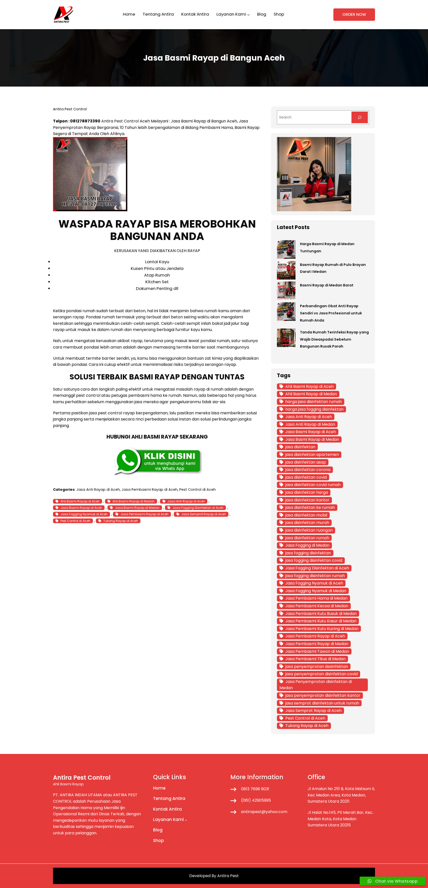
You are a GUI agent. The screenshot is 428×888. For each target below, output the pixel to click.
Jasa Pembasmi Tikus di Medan (315, 659)
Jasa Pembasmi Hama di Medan (316, 598)
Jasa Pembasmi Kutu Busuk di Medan (321, 613)
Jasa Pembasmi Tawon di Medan (317, 651)
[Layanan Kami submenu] (248, 14)
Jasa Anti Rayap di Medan (310, 424)
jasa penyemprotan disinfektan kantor (322, 695)
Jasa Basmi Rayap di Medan (137, 508)
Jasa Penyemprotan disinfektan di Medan (315, 685)
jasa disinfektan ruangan (309, 530)
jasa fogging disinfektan (308, 553)
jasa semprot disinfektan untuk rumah (322, 703)
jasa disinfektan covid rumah (313, 485)
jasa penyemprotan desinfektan (316, 666)
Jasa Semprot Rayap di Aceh (203, 514)
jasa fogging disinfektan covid (313, 560)
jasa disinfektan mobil (306, 515)
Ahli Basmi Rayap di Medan (133, 501)
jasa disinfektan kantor (307, 500)
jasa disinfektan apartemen (312, 454)
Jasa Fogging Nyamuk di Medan (315, 591)
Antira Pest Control (120, 121)
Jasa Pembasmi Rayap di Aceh (150, 489)
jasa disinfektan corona (307, 469)
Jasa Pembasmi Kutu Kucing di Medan (321, 628)
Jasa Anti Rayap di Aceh (98, 489)
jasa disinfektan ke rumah (310, 507)
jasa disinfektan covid (306, 477)
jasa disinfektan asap (305, 462)
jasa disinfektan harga (306, 492)
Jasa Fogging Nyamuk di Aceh (83, 514)
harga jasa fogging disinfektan (314, 409)
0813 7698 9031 (255, 789)
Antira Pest (228, 876)
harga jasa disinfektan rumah (313, 401)
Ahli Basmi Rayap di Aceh (80, 501)
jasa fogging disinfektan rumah (315, 576)
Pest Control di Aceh (197, 489)
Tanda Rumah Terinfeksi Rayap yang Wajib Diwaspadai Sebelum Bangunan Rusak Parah (334, 339)
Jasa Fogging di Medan (307, 545)
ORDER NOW (354, 14)
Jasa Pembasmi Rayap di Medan (316, 644)
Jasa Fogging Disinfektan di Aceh (197, 508)
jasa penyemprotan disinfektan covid (321, 674)
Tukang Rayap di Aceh (120, 521)
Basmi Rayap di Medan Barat (326, 285)
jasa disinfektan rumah (307, 538)
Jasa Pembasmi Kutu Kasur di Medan (320, 621)
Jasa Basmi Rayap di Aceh (81, 508)
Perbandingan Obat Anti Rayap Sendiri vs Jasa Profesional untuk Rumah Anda (331, 313)
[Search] (359, 117)
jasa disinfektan (300, 447)
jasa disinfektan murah (307, 522)
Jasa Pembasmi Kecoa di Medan (316, 606)
